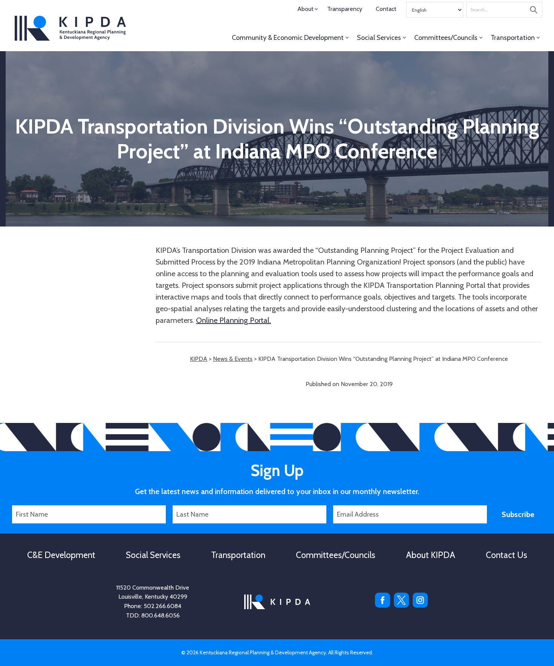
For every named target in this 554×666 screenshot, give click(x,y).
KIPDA (70, 28)
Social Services (379, 37)
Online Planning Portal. (233, 320)
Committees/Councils (445, 37)
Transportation (513, 37)
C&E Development (61, 555)
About (305, 8)
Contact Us (506, 555)
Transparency (344, 8)
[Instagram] (420, 605)
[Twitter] (401, 605)
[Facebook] (382, 605)
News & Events (233, 358)
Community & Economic (288, 37)
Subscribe (518, 514)
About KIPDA (430, 555)
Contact (386, 8)
